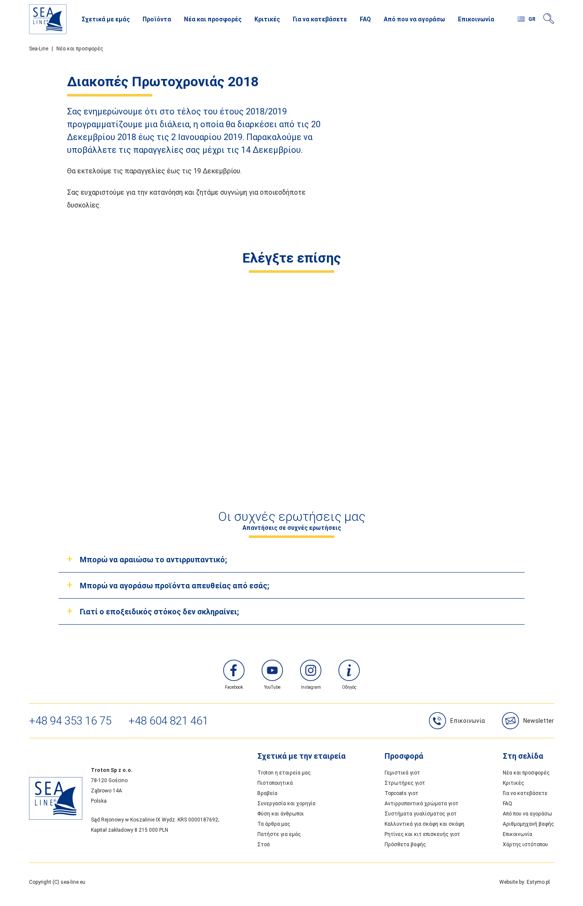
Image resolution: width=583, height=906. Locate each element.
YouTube (272, 687)
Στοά (263, 845)
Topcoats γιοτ (401, 793)
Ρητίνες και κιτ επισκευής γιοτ (422, 834)
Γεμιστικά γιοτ (402, 773)
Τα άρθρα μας (273, 824)
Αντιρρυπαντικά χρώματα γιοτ (421, 804)
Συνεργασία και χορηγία (286, 804)
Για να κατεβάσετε (320, 19)
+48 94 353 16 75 (70, 720)
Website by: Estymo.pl (524, 882)
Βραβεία (267, 793)
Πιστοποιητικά (275, 783)
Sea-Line (38, 49)
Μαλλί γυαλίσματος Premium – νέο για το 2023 (492, 423)
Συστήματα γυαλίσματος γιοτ (421, 814)
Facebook (234, 687)
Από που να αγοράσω (414, 19)
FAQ (365, 19)
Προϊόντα (157, 19)
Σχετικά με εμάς (106, 19)
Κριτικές (267, 19)
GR (532, 19)
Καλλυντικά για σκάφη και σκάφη (424, 824)
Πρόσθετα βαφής (405, 845)
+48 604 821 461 (168, 720)
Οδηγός (349, 687)
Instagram (311, 687)
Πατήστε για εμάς (279, 834)
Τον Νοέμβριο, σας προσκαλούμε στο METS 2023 (224, 423)
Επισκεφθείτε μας (358, 423)
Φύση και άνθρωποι (280, 814)
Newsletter (538, 720)
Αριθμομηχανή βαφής (528, 824)
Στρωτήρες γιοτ (405, 783)
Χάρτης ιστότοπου (525, 845)
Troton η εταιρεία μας (284, 773)
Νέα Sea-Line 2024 (90, 423)
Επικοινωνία (476, 19)
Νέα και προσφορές (213, 19)
